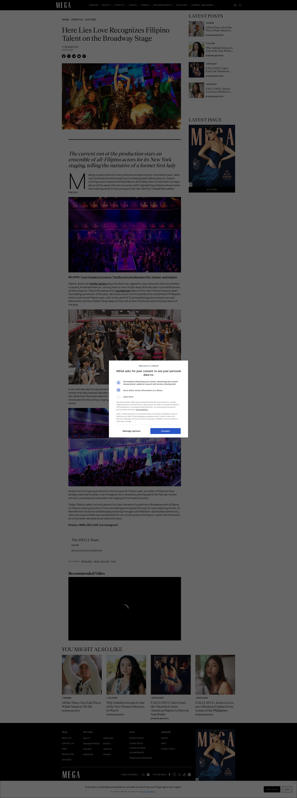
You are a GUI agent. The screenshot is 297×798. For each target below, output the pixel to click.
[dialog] (148, 399)
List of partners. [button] (142, 409)
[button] (148, 397)
